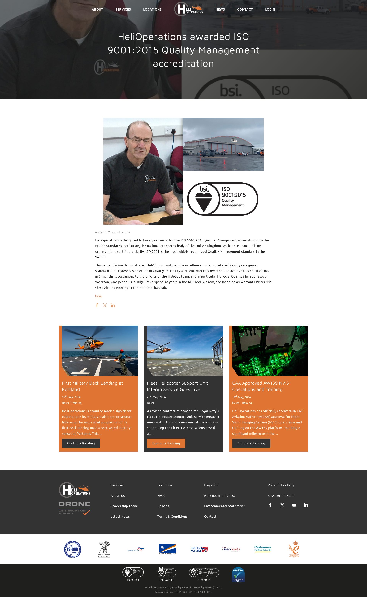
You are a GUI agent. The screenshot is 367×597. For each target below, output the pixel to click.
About (97, 9)
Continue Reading (81, 443)
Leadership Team (124, 506)
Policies (163, 506)
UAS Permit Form (281, 495)
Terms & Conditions (172, 516)
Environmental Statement (224, 506)
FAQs (161, 495)
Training (76, 402)
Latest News (120, 516)
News (220, 9)
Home (188, 9)
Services (123, 9)
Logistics (211, 485)
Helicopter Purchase (220, 495)
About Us (118, 495)
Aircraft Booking (281, 485)
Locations (152, 9)
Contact (245, 9)
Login (270, 9)
